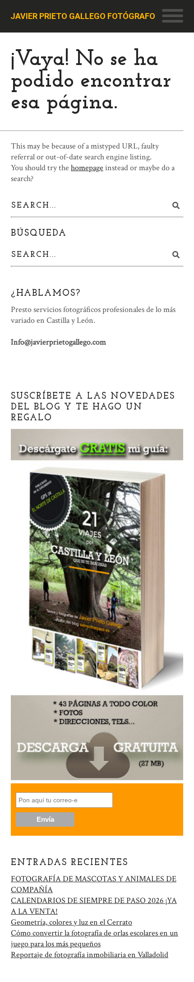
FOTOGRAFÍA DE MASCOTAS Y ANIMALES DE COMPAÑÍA (93, 884)
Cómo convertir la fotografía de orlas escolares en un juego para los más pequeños (94, 938)
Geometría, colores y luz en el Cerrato (71, 922)
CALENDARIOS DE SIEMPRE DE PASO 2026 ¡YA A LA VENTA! (94, 906)
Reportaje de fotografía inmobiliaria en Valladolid (89, 954)
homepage (87, 168)
